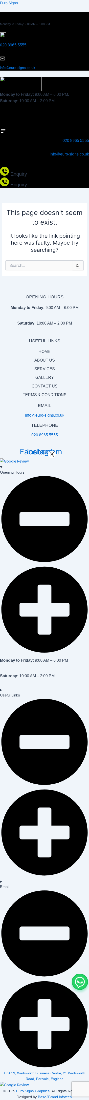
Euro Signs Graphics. (33, 1091)
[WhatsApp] (80, 982)
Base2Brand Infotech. (55, 1097)
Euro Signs (9, 3)
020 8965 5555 (13, 45)
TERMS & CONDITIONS (45, 395)
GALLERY (44, 377)
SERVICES (44, 369)
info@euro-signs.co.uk (17, 68)
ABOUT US (44, 360)
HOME (44, 351)
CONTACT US (45, 386)
